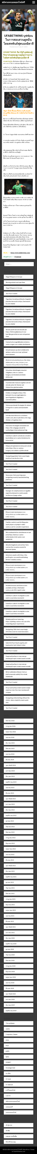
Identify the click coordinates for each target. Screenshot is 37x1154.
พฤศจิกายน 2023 (11, 782)
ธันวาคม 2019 (10, 1005)
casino (8, 1029)
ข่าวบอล (8, 1079)
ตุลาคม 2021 (10, 882)
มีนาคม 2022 (10, 860)
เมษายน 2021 (10, 916)
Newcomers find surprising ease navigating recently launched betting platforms (17, 477)
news (7, 1040)
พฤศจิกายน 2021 (11, 877)
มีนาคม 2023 (10, 793)
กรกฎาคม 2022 (10, 838)
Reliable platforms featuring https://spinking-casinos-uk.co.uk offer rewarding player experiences (18, 621)
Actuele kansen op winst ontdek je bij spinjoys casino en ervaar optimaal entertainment (17, 352)
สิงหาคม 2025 (10, 748)
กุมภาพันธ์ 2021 (11, 927)
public (7, 1051)
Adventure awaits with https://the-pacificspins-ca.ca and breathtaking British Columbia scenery (17, 557)
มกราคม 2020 (10, 999)
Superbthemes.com (19, 1151)
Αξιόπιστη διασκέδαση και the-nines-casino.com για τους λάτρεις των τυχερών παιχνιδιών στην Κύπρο (18, 362)
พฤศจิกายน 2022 (11, 815)
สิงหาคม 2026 (10, 720)
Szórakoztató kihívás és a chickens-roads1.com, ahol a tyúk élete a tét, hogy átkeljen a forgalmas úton (18, 418)
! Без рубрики (10, 1023)
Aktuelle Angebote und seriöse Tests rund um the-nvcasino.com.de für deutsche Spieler (17, 547)
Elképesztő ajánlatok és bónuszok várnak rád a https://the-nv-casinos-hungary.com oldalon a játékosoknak (18, 448)
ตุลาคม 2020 (10, 949)
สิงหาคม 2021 (10, 893)
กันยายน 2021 (10, 888)
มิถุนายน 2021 (10, 904)
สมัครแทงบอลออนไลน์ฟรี (13, 2)
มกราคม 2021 (10, 932)
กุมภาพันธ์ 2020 (11, 994)
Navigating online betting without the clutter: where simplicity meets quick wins (18, 700)
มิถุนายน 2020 (10, 971)
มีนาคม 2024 (10, 759)
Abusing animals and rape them (15, 282)
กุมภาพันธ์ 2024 (11, 765)
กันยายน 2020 (10, 955)
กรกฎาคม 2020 (10, 966)
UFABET (8, 1062)
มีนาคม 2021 (10, 921)
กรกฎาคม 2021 (10, 899)
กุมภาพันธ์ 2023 (11, 799)
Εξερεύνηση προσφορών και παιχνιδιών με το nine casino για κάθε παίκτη (17, 514)
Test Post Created (11, 293)
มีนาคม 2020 (10, 988)
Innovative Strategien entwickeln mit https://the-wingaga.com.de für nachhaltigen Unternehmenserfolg (17, 428)
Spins (7, 1057)
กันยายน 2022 (10, 826)
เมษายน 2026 (10, 737)
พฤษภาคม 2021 (11, 910)
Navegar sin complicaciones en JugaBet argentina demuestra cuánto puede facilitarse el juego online (18, 493)
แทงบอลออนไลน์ (11, 1112)
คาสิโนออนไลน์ (10, 1090)
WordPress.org (10, 1142)
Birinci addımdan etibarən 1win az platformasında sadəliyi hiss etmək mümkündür (16, 674)
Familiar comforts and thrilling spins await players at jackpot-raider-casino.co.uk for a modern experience (17, 524)
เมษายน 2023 (10, 787)
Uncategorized (10, 1068)
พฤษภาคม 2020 (11, 977)
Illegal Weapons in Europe (14, 277)
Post (7, 1045)
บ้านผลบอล (18, 257)
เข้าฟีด (8, 1130)
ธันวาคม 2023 (10, 776)
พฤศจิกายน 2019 (11, 1010)
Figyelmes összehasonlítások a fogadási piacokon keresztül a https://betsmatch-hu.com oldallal (18, 301)
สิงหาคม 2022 (10, 832)
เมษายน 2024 (10, 754)
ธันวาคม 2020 (10, 938)
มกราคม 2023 (10, 804)
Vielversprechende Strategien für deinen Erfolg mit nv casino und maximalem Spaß (18, 407)
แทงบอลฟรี (9, 1107)
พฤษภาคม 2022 (11, 849)
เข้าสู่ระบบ (9, 1125)
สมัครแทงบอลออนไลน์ (13, 1101)
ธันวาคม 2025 (10, 743)
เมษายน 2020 (10, 983)
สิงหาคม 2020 (10, 960)
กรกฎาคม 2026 (10, 726)
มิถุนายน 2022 (10, 843)
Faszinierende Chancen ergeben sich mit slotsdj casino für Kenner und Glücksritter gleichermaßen (18, 385)
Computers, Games (11, 1034)
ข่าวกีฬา (8, 1073)
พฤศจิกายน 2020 (11, 944)
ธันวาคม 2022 (10, 810)
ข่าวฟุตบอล (9, 1084)
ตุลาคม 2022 (10, 821)
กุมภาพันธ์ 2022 (11, 865)
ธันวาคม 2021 (10, 871)
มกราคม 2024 (10, 771)
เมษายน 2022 (10, 854)
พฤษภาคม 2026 (11, 732)
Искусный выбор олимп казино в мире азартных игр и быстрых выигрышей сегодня (18, 690)
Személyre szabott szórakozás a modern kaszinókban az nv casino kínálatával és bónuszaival (18, 438)
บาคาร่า (8, 1096)
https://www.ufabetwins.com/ (20, 253)
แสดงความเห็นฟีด (11, 1136)
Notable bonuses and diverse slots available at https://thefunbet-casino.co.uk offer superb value (16, 588)
